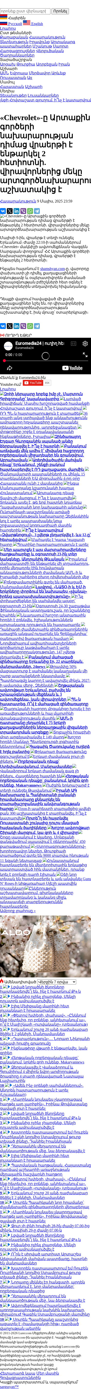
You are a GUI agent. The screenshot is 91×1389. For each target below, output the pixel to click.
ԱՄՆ (4, 73)
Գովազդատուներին (20, 1378)
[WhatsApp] (30, 211)
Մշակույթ (42, 46)
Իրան (64, 64)
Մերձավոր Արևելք (47, 73)
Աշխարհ (33, 87)
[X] (10, 211)
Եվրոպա (19, 73)
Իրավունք (39, 42)
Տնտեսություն (14, 42)
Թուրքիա (26, 64)
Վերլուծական (50, 51)
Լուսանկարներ (43, 95)
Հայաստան (12, 87)
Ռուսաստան (13, 78)
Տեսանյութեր (13, 95)
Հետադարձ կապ (17, 1373)
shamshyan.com (52, 269)
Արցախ (8, 64)
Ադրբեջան (47, 64)
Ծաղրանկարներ (17, 55)
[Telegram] (37, 211)
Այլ (29, 78)
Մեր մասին (47, 1373)
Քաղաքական (14, 37)
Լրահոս (8, 28)
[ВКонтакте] (3, 211)
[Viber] (23, 211)
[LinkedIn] (16, 211)
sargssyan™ (9, 1387)
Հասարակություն (47, 37)
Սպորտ (60, 46)
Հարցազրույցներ (17, 51)
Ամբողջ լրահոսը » (18, 911)
